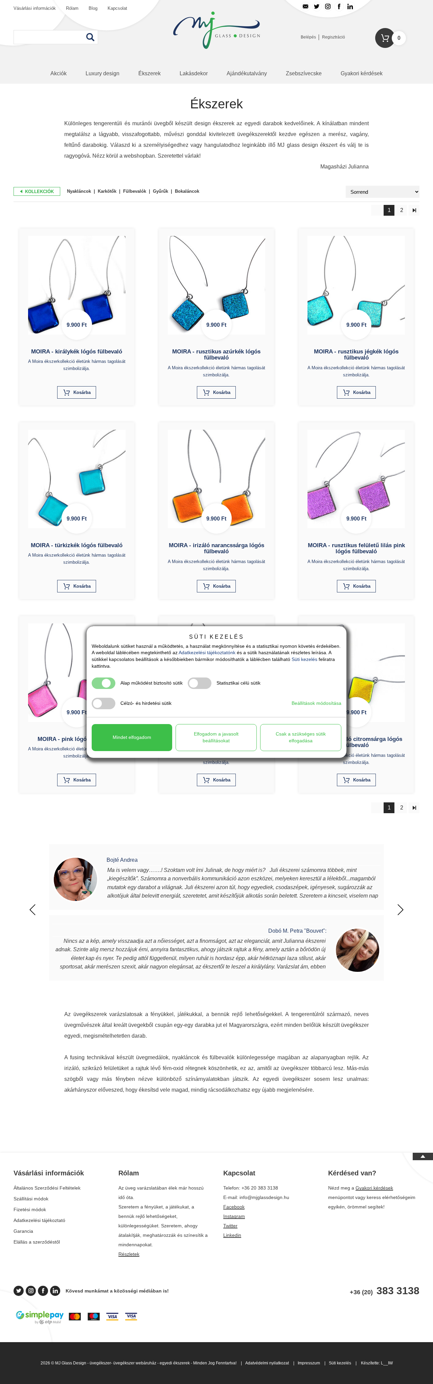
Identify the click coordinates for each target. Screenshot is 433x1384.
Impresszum (309, 1363)
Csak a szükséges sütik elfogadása (301, 737)
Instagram (234, 1216)
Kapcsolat (117, 8)
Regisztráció (333, 37)
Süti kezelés (340, 1363)
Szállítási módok (31, 1198)
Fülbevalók (134, 191)
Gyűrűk (160, 191)
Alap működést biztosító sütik (151, 683)
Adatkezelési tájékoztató (39, 1220)
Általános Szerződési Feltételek (47, 1188)
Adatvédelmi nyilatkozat (267, 1363)
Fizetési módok (30, 1209)
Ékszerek (149, 73)
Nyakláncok (79, 191)
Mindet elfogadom (132, 737)
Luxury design (102, 73)
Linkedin (232, 1235)
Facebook (234, 1206)
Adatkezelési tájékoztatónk (207, 652)
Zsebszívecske (304, 73)
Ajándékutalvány (247, 73)
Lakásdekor (194, 73)
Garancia (23, 1231)
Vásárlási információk (35, 8)
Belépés (308, 37)
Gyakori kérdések (362, 73)
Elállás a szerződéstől (37, 1242)
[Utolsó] (414, 210)
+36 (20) (384, 1291)
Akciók (58, 73)
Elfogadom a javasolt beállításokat (216, 737)
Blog (93, 8)
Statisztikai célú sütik (238, 683)
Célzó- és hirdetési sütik (146, 703)
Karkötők (107, 191)
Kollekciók (39, 191)
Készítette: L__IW (377, 1363)
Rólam (72, 8)
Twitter (230, 1225)
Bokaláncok (187, 191)
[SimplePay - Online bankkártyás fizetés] (77, 1324)
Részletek (128, 1254)
